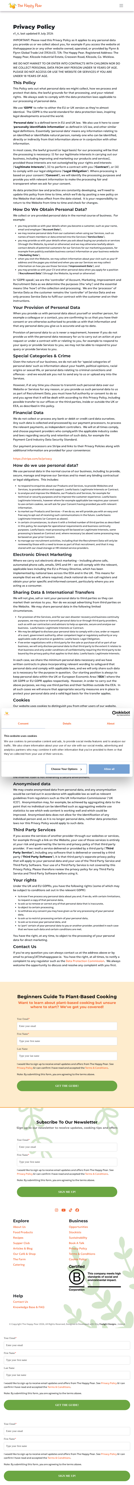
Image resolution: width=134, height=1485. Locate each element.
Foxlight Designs (107, 1324)
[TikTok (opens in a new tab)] (71, 1210)
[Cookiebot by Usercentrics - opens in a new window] (114, 713)
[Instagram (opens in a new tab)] (57, 1210)
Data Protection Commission (84, 961)
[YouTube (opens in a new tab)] (64, 1210)
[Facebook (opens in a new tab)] (77, 1210)
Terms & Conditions (96, 1067)
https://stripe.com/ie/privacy (32, 458)
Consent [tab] (23, 723)
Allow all (109, 768)
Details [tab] (67, 723)
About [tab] (111, 723)
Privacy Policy (25, 1067)
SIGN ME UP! (67, 1191)
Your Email (23, 1019)
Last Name (22, 1049)
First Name (23, 1034)
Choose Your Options (64, 768)
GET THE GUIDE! (67, 1085)
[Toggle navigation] (121, 5)
